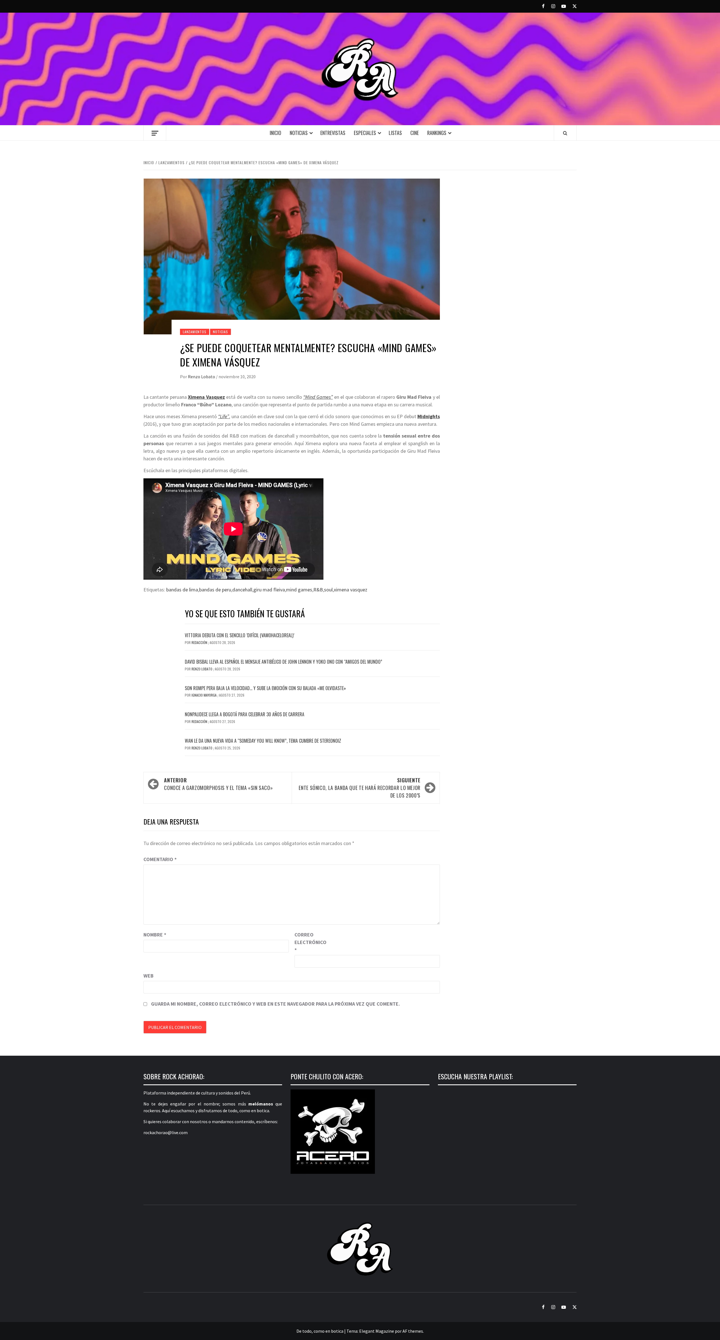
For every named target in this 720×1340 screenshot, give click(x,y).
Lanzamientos (194, 331)
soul (328, 589)
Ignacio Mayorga (204, 695)
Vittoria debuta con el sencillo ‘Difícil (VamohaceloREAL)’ (239, 635)
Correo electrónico (308, 942)
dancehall (242, 589)
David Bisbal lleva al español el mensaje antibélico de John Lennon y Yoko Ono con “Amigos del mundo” (283, 661)
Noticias (299, 132)
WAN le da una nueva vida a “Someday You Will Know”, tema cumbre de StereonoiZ (263, 740)
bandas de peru (215, 589)
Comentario (160, 859)
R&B (318, 589)
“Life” (223, 416)
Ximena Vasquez (206, 397)
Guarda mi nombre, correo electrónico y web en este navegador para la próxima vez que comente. (275, 1004)
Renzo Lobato (202, 376)
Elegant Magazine (376, 1331)
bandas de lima (182, 589)
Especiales (365, 132)
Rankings (436, 132)
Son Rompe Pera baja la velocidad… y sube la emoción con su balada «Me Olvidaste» (265, 688)
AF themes (412, 1331)
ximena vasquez (350, 589)
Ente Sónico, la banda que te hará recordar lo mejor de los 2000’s (359, 787)
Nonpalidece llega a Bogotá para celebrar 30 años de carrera (244, 714)
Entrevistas (332, 132)
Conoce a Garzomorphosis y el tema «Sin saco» (218, 783)
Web (148, 975)
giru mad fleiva (269, 589)
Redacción (200, 642)
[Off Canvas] (155, 133)
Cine (414, 132)
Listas (395, 132)
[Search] (565, 133)
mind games (299, 589)
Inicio (275, 132)
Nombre (154, 934)
